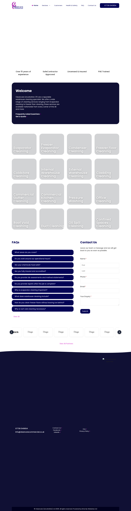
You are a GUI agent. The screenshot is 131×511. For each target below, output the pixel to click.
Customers (58, 5)
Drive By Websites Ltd (89, 509)
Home (36, 5)
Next (119, 332)
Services (45, 5)
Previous (12, 332)
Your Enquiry (89, 296)
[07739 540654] (13, 428)
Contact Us (92, 5)
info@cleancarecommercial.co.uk (29, 432)
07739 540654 (21, 428)
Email (86, 286)
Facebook (57, 430)
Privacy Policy (85, 431)
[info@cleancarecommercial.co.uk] (13, 431)
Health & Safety (71, 5)
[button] (14, 30)
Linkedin (57, 432)
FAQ (82, 5)
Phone (87, 277)
